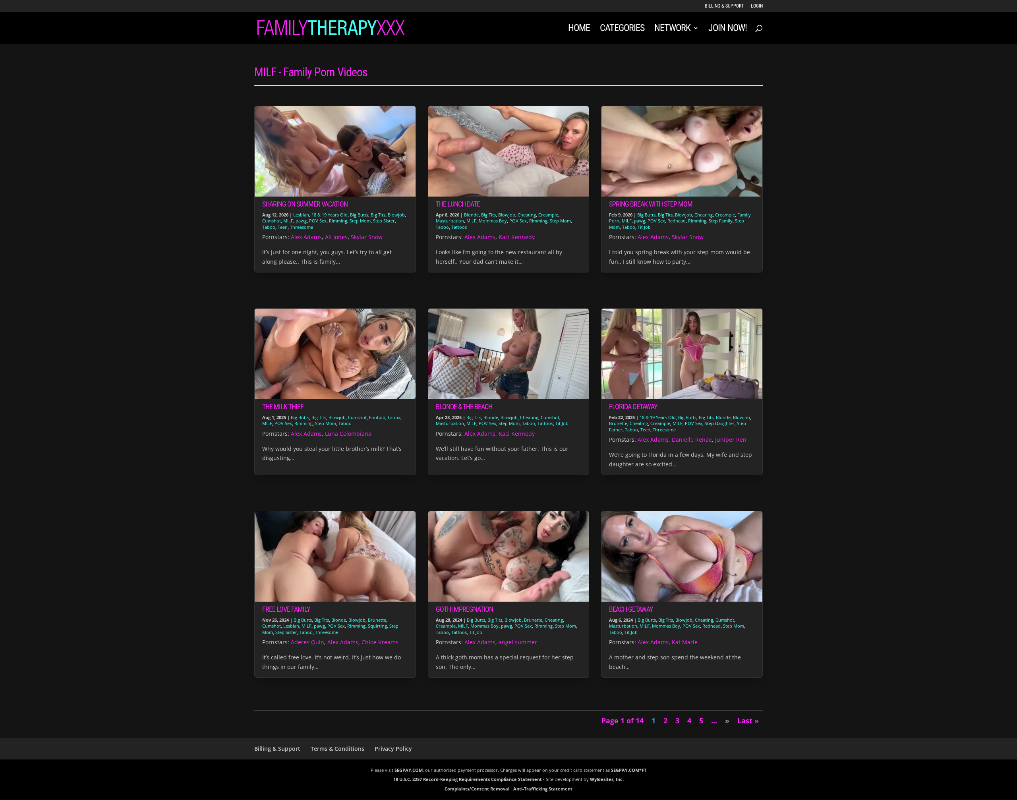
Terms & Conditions (337, 748)
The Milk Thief (283, 406)
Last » (748, 720)
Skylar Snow (367, 237)
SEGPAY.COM (408, 770)
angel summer (518, 642)
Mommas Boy (493, 221)
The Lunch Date (458, 204)
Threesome (301, 227)
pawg (301, 221)
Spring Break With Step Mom (650, 204)
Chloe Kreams (380, 642)
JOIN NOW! (727, 29)
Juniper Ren (730, 439)
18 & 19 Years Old (329, 215)
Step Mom (360, 221)
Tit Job (644, 227)
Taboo (268, 227)
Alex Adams (306, 237)
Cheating (527, 215)
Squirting (377, 626)
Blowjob (396, 215)
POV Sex (318, 221)
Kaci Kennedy (517, 237)
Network (672, 29)
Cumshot (271, 221)
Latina (394, 417)
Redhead (676, 221)
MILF (288, 221)
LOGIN (757, 6)
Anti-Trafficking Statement (542, 789)
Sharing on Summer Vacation (305, 204)
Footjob (377, 417)
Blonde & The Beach (464, 406)
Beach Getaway (631, 609)
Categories (622, 29)
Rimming (338, 221)
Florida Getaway (633, 406)
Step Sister (384, 221)
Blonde (471, 215)
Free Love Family (286, 609)
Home (579, 29)
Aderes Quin (307, 642)
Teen (283, 227)
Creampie (548, 215)
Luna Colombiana (348, 433)
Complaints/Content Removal (477, 789)
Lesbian (301, 215)
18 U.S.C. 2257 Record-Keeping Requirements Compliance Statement (467, 779)
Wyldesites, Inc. (607, 779)
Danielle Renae (692, 439)
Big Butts (359, 215)
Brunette (618, 423)
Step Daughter (720, 423)
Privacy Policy (393, 748)
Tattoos (459, 227)
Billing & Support (724, 6)
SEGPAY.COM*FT (628, 770)
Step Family (721, 221)
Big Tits (378, 215)
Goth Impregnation (464, 609)
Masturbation (450, 221)
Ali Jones (336, 237)
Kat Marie (685, 642)
